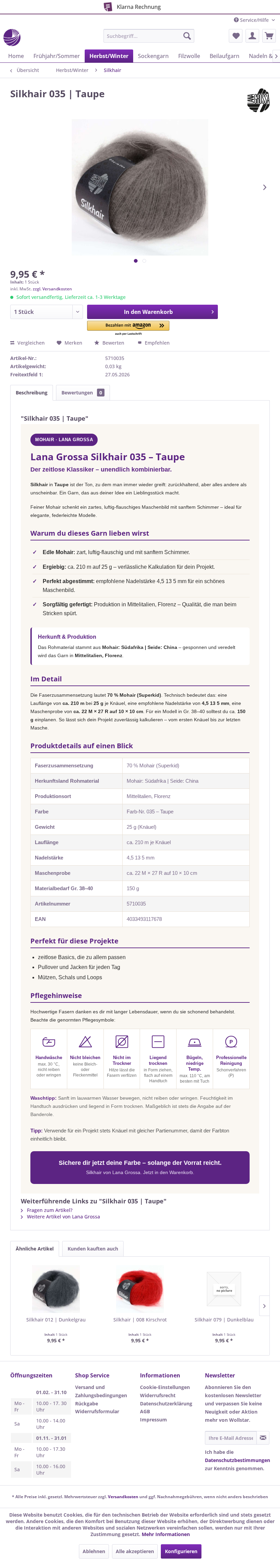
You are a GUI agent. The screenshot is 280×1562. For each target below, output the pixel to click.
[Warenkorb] (269, 36)
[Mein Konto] (252, 36)
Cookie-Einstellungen (165, 1387)
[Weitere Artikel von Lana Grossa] (258, 100)
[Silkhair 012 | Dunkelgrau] (56, 1289)
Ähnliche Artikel (35, 1248)
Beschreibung (31, 392)
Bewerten (113, 342)
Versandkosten (123, 1497)
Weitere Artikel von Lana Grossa (63, 1216)
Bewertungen (81, 392)
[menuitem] (149, 36)
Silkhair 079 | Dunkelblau (224, 1319)
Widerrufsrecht (158, 1395)
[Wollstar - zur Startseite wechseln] (11, 37)
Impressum (153, 1419)
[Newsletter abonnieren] (262, 1438)
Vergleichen (30, 342)
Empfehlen (156, 342)
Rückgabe (86, 1403)
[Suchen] (187, 36)
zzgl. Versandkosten (52, 289)
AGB (145, 1411)
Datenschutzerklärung (166, 1403)
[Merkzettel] (235, 36)
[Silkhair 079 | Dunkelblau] (224, 1289)
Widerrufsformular (97, 1411)
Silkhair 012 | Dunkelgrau (56, 1319)
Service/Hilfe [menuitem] (254, 20)
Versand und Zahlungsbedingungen (101, 1391)
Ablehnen (94, 1551)
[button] (128, 328)
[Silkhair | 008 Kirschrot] (140, 1289)
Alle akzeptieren (135, 1551)
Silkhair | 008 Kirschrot (140, 1319)
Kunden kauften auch (93, 1248)
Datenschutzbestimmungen (237, 1460)
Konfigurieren (181, 1551)
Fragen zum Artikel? (49, 1210)
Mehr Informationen (166, 1534)
